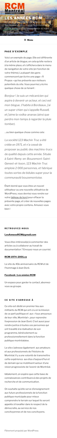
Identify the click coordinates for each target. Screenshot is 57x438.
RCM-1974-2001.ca (16, 256)
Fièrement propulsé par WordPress (21, 430)
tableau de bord (19, 197)
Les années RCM (23, 18)
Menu (30, 40)
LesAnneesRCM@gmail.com (20, 234)
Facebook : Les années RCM (20, 275)
